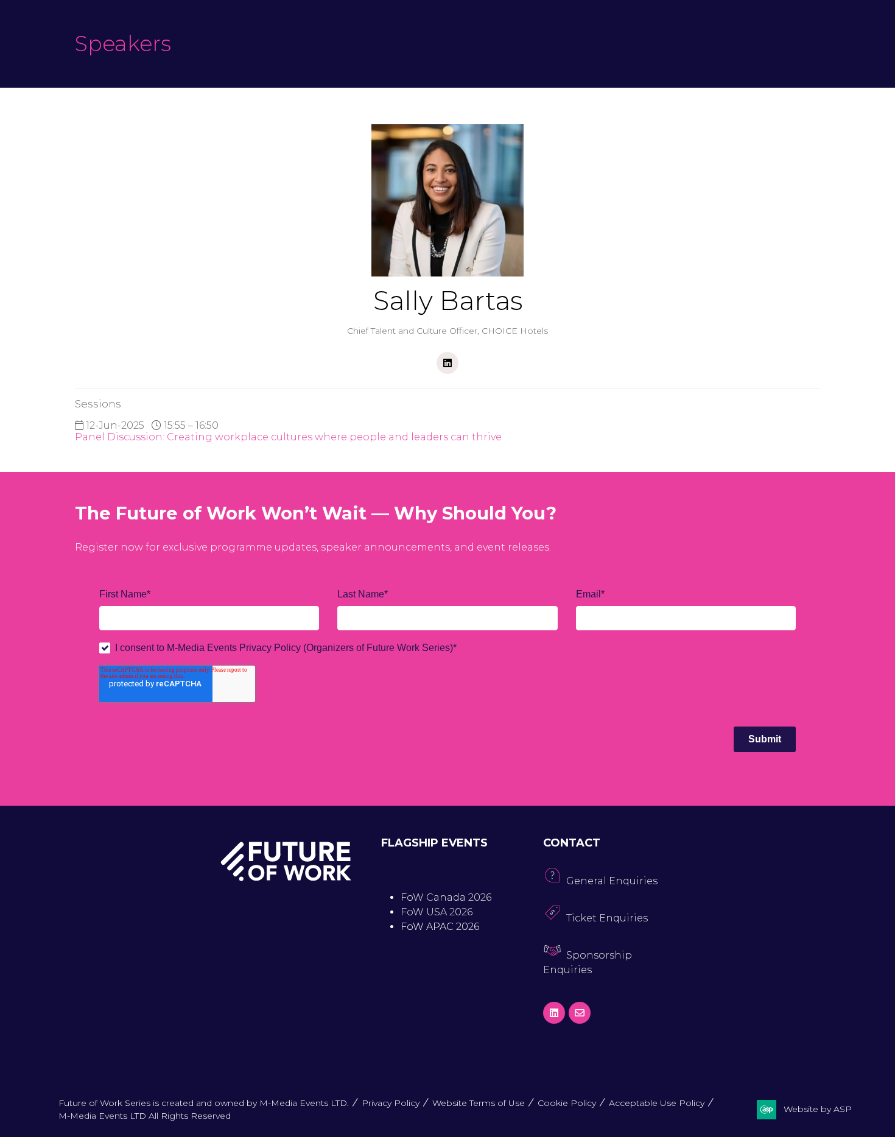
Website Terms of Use (478, 1102)
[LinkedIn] (554, 1013)
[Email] (580, 1013)
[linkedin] (447, 363)
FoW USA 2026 (436, 912)
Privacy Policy (390, 1102)
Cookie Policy (567, 1102)
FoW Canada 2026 (446, 897)
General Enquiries (612, 881)
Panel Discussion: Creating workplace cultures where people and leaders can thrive (288, 437)
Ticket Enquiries (607, 918)
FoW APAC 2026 (440, 926)
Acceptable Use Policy (656, 1102)
